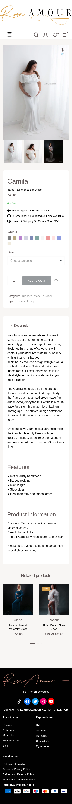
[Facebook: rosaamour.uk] (27, 701)
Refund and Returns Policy (18, 774)
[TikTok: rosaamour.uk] (19, 701)
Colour (12, 231)
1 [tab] (32, 643)
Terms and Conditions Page (19, 779)
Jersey (30, 301)
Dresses (27, 296)
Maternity (8, 735)
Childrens (8, 730)
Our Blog (41, 730)
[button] (10, 34)
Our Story (41, 735)
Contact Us (42, 740)
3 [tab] (41, 643)
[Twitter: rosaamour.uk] (35, 701)
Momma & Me (11, 740)
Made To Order (43, 296)
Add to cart (36, 281)
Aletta (18, 620)
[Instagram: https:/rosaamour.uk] (43, 701)
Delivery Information (14, 763)
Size (11, 252)
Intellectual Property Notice (18, 784)
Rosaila (54, 620)
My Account (42, 746)
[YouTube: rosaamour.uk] (51, 701)
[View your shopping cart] (64, 34)
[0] (55, 34)
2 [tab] (38, 643)
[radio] (9, 238)
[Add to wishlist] (56, 281)
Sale (5, 745)
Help (38, 725)
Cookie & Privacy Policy (16, 769)
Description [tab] (22, 325)
